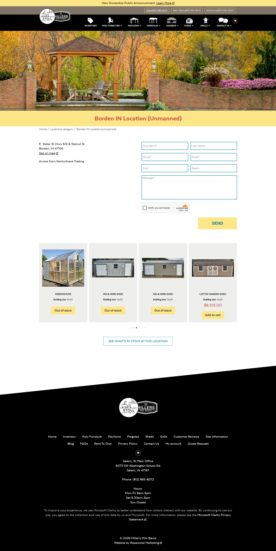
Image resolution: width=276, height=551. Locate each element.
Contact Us (223, 25)
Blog (71, 443)
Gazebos (171, 25)
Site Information (217, 436)
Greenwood (220, 10)
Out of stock (113, 310)
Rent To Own (103, 443)
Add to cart (213, 315)
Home (43, 129)
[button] (41, 281)
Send (217, 223)
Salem (157, 10)
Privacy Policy (128, 443)
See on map (47, 153)
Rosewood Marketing (144, 543)
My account (173, 443)
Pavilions (133, 25)
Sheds (187, 25)
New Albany (187, 10)
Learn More (164, 3)
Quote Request (198, 443)
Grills (204, 25)
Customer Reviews (186, 436)
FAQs (84, 443)
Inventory (91, 25)
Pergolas (152, 25)
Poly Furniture (111, 25)
